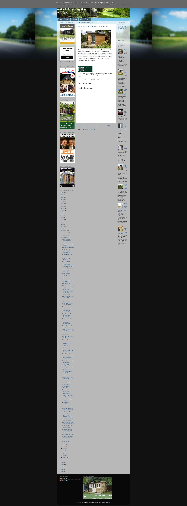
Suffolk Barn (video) (125, 111)
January (64, 459)
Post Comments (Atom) (90, 129)
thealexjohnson (64, 480)
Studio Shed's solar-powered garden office (67, 240)
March (64, 455)
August (64, 444)
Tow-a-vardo (65, 339)
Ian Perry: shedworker (67, 434)
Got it (129, 4)
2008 (62, 464)
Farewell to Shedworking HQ (125, 187)
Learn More (122, 4)
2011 (62, 226)
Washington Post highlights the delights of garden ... (67, 310)
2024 (62, 197)
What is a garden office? (68, 285)
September (65, 237)
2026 (62, 192)
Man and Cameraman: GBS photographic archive (67, 357)
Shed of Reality (66, 384)
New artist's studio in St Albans (93, 27)
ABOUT (67, 19)
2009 (62, 462)
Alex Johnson (64, 478)
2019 (62, 208)
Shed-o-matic (65, 441)
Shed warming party (67, 406)
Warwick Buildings (122, 26)
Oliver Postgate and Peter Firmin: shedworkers (67, 322)
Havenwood (65, 306)
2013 (62, 221)
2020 (62, 206)
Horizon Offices (66, 382)
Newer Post (81, 126)
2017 (62, 212)
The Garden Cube (66, 275)
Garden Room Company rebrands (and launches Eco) (68, 251)
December (65, 230)
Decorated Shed (82, 53)
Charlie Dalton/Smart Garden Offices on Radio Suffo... (67, 293)
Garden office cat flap (125, 147)
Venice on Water (66, 273)
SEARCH (82, 19)
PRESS (88, 19)
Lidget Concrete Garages (68, 318)
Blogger (108, 502)
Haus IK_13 (65, 277)
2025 (62, 194)
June (64, 448)
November (65, 232)
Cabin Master (121, 35)
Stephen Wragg (101, 55)
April (64, 453)
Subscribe (67, 57)
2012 (62, 224)
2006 (62, 469)
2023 (62, 199)
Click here (105, 75)
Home (61, 19)
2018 (62, 210)
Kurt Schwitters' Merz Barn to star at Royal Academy (67, 378)
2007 (62, 467)
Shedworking (71, 8)
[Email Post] (98, 79)
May (64, 450)
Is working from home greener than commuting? (67, 315)
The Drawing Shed (66, 375)
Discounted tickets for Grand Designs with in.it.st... (67, 350)
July (64, 446)
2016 (62, 215)
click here (63, 61)
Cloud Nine (65, 334)
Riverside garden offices (68, 247)
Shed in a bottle (66, 393)
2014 (62, 219)
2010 (62, 228)
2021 (62, 203)
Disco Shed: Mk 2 (66, 353)
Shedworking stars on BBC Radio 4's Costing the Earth (68, 331)
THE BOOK (74, 19)
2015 (62, 217)
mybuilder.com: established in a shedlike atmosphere (68, 263)
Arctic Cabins (121, 40)
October (65, 235)
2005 (62, 471)
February (65, 457)
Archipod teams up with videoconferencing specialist (68, 438)
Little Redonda (66, 283)
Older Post (110, 126)
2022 (62, 201)
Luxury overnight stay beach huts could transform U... (67, 431)
